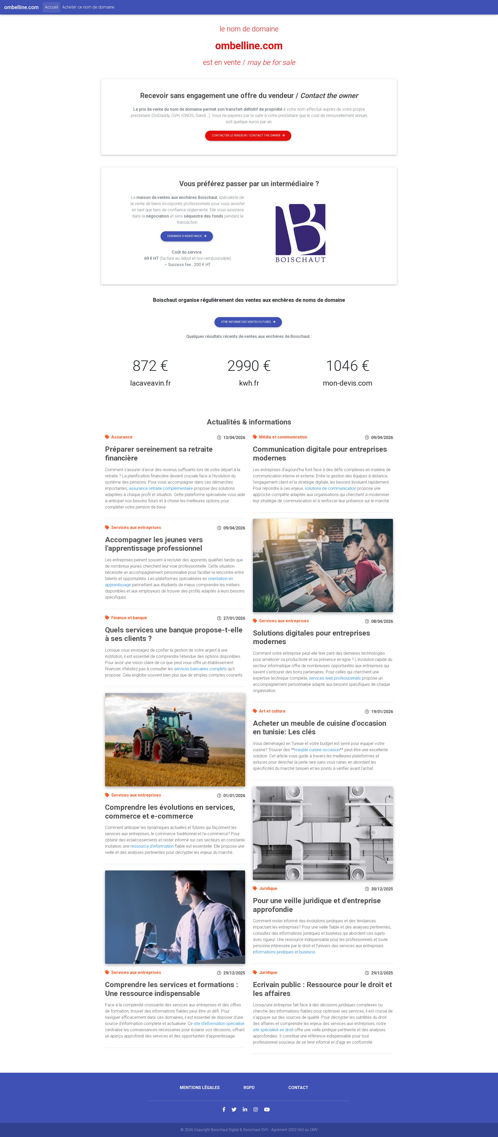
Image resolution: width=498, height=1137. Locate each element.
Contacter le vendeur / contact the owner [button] (246, 135)
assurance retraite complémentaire (161, 488)
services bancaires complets (200, 668)
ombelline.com (249, 46)
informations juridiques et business (284, 952)
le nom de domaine (249, 29)
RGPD (249, 1087)
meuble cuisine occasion (317, 749)
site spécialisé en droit (273, 1029)
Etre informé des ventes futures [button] (246, 322)
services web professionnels (335, 678)
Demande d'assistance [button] (184, 236)
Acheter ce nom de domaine (88, 7)
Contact (298, 1087)
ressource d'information (152, 846)
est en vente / (249, 62)
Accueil (52, 7)
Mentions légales (200, 1087)
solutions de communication (330, 488)
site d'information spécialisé (219, 1023)
